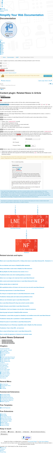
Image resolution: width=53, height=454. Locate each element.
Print (52, 84)
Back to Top (3, 447)
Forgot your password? (12, 72)
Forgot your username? (4, 72)
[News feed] (2, 5)
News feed (26, 431)
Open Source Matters (44, 441)
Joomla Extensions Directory (38, 431)
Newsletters (4, 434)
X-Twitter (4, 431)
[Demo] (15, 209)
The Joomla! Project (32, 441)
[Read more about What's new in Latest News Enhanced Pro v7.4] (11, 258)
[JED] (15, 212)
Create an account (10, 70)
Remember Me (4, 68)
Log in (2, 70)
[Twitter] (2, 1)
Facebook (11, 431)
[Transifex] (15, 207)
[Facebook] (2, 2)
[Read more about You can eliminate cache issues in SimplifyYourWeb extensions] (15, 262)
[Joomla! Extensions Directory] (2, 6)
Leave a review (47, 76)
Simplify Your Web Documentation (22, 15)
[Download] (15, 205)
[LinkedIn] (2, 3)
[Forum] (15, 211)
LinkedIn (19, 431)
